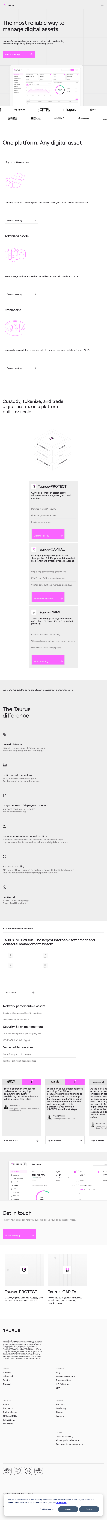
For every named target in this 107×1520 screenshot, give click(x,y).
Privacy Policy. (61, 1503)
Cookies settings (47, 1509)
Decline (89, 1509)
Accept (68, 1509)
